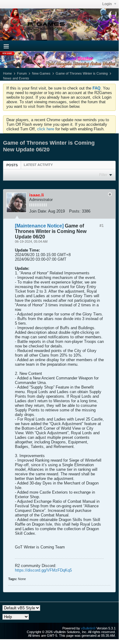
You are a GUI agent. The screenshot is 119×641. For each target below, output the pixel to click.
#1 (102, 226)
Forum (22, 73)
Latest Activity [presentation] (38, 165)
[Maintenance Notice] (39, 225)
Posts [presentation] (12, 165)
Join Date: (38, 211)
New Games (41, 73)
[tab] (12, 165)
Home (7, 73)
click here (45, 129)
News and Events (16, 78)
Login (107, 4)
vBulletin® (88, 628)
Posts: (75, 211)
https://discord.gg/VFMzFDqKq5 (43, 570)
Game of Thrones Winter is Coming (82, 73)
